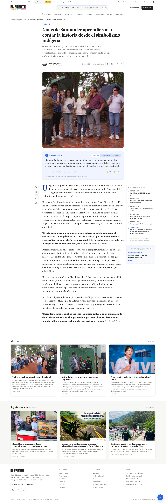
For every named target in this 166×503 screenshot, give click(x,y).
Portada (13, 19)
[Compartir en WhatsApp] (112, 64)
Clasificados (136, 2)
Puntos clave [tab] (106, 155)
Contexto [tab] (116, 155)
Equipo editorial (98, 476)
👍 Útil (109, 172)
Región (19, 19)
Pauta (146, 2)
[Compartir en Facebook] (107, 64)
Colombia (120, 14)
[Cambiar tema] (153, 2)
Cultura (90, 14)
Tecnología (100, 14)
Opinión (110, 14)
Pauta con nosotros (100, 484)
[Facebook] (13, 490)
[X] (23, 490)
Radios (95, 479)
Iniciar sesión (134, 8)
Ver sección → (150, 407)
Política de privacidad (134, 476)
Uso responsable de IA (134, 482)
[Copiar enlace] (117, 64)
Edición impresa (123, 2)
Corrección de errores (134, 484)
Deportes (80, 14)
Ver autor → (151, 341)
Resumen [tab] (96, 155)
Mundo (61, 484)
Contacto (30, 484)
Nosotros (96, 473)
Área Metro (46, 14)
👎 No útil (116, 172)
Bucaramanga (64, 473)
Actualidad (58, 14)
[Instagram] (18, 490)
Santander (69, 14)
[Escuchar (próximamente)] (122, 64)
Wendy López (56, 63)
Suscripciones (98, 487)
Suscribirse (147, 8)
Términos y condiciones (134, 473)
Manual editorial (132, 479)
